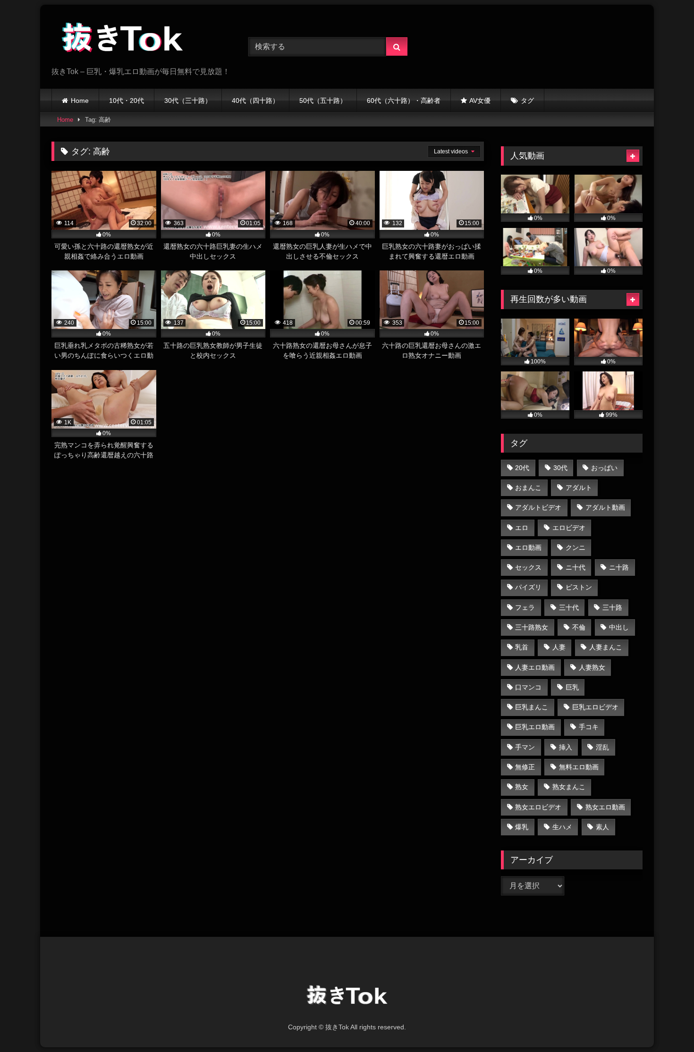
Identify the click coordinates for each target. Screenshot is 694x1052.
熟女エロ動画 (605, 807)
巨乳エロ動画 (535, 727)
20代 (522, 467)
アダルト (579, 487)
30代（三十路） (188, 100)
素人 (602, 827)
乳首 (521, 647)
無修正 (525, 767)
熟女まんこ (568, 787)
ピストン (579, 587)
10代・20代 (126, 100)
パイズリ (528, 587)
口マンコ (528, 687)
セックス (528, 567)
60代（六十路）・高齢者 (403, 100)
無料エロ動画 (579, 767)
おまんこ (528, 487)
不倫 (578, 627)
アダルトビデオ (538, 507)
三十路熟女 (531, 627)
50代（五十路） (323, 100)
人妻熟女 (592, 667)
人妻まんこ (605, 647)
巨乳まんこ (531, 707)
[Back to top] (664, 1024)
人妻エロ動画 (535, 667)
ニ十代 (575, 567)
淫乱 (602, 747)
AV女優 (480, 100)
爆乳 (521, 827)
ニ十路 (619, 567)
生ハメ (562, 827)
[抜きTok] (122, 39)
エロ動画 (528, 547)
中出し (619, 627)
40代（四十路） (255, 100)
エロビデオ (568, 527)
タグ (527, 100)
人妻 (559, 647)
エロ (521, 527)
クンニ (575, 547)
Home (80, 100)
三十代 (569, 607)
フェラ (525, 607)
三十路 (612, 607)
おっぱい (604, 467)
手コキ (589, 727)
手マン (525, 747)
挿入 (565, 747)
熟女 (521, 787)
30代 (560, 467)
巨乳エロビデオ (595, 707)
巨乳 (572, 687)
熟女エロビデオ (538, 807)
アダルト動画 (605, 507)
